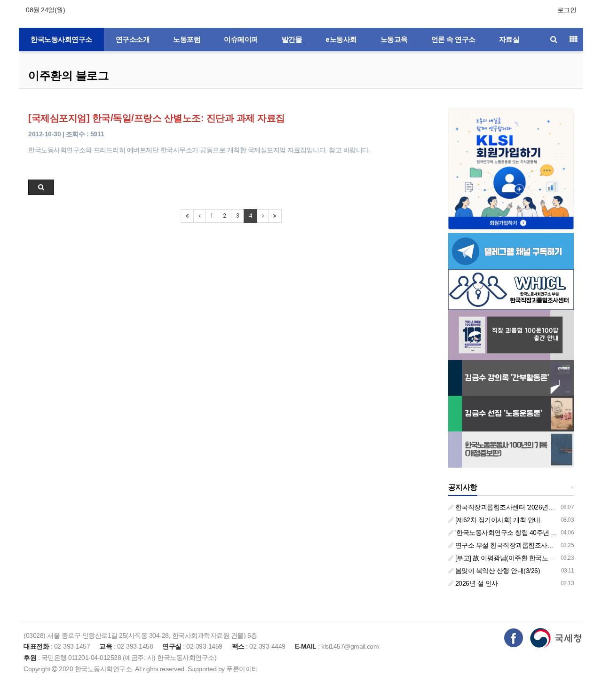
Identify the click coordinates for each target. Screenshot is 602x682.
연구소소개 (133, 39)
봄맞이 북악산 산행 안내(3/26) (496, 570)
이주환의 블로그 (68, 75)
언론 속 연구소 (453, 39)
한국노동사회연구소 (61, 39)
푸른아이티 (242, 669)
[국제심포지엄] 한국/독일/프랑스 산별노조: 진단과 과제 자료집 (156, 118)
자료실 (509, 39)
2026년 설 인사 (475, 583)
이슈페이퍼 (241, 39)
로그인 (567, 10)
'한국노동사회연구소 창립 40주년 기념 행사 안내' (523, 532)
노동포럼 (186, 39)
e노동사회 (341, 39)
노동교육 (394, 39)
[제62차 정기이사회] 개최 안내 (496, 520)
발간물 (292, 39)
